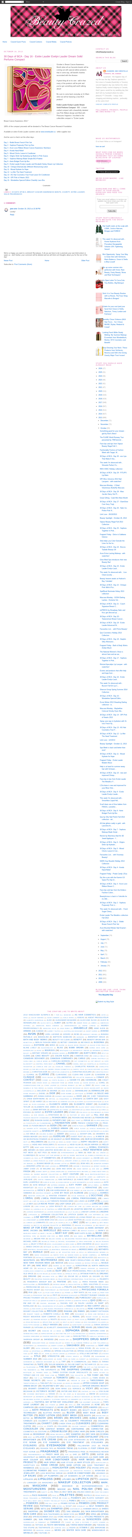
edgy (30, 1437)
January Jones (71, 1161)
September (105, 935)
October (104, 428)
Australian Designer (73, 1031)
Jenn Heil (85, 1163)
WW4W (92, 1394)
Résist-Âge (47, 1322)
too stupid (29, 1527)
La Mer (29, 1204)
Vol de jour (65, 1394)
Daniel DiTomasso (56, 1088)
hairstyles (29, 1465)
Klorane (78, 1193)
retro (59, 1506)
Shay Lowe (65, 1336)
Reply (12, 215)
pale (54, 1495)
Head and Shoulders (43, 1144)
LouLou (61, 1220)
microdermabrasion (92, 1486)
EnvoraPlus (77, 1109)
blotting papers (52, 1413)
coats (50, 1426)
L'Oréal (28, 1198)
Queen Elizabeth (48, 1300)
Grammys (100, 1134)
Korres (104, 1193)
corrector (97, 1429)
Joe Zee (95, 1169)
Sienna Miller (55, 1343)
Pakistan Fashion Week (45, 1279)
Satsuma (38, 1327)
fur (66, 1454)
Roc (67, 1314)
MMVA (94, 1222)
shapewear (75, 1509)
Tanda (95, 1362)
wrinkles (28, 1533)
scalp (69, 1506)
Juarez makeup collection (46, 1174)
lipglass (28, 1479)
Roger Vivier (92, 1317)
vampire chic (60, 1527)
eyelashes (97, 1442)
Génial (89, 1136)
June (103, 947)
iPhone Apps (98, 1468)
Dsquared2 (64, 1099)
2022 (100, 384)
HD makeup (56, 1139)
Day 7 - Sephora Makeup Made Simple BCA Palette (23, 159)
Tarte (40, 1364)
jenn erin (13, 209)
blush (71, 1413)
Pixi (31, 1292)
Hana (61, 1142)
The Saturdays (48, 1370)
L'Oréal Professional (53, 1198)
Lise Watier (41, 1217)
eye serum (29, 1442)
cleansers (83, 1423)
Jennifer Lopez (33, 1166)
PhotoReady (50, 1290)
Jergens (63, 1166)
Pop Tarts (79, 1292)
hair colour (30, 1460)
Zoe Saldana (83, 1404)
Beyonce (85, 1042)
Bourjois (50, 1050)
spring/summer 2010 (43, 1517)
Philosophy (83, 1287)
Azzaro (66, 1034)
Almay (57, 1023)
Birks (52, 1045)
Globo (106, 1131)
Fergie (87, 1120)
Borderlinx (28, 1050)
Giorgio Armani (59, 1128)
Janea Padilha (39, 1161)
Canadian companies (61, 1058)
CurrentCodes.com (31, 1085)
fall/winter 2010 (87, 1445)
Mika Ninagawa (85, 1241)
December (105, 420)
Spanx (26, 1351)
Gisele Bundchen (97, 1128)
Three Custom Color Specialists (70, 1372)
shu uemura (73, 1511)
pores (72, 1501)
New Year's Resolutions (78, 1260)
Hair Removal (72, 1139)
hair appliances (60, 1457)
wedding (27, 1530)
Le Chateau (49, 1209)
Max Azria (64, 1236)
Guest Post (77, 1136)
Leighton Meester (83, 1209)
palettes (67, 1494)
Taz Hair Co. (90, 1364)
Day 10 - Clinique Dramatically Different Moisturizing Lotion (26, 167)
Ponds (68, 1292)
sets (43, 1509)
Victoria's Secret (46, 1391)
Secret (32, 1331)
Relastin (80, 1309)
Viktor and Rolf (69, 1391)
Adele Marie (68, 1017)
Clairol (30, 1074)
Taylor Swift (74, 1364)
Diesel (42, 1093)
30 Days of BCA (19, 192)
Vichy (89, 1388)
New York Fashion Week (36, 1263)
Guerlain (59, 1136)
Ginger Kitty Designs (37, 1128)
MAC (76, 1222)
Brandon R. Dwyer (81, 1050)
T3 (57, 1362)
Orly (61, 1276)
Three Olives (99, 1372)
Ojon (49, 1271)
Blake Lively (30, 1048)
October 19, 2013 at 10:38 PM (29, 209)
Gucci (45, 1136)
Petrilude (56, 1287)
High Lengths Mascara (51, 1150)
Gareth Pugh (77, 1125)
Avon (32, 1033)
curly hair (79, 1431)
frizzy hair (52, 1454)
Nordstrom (81, 1265)
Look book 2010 (47, 1220)
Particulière (29, 1284)
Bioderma (99, 1042)
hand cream (49, 1465)
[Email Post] (6, 189)
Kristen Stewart (58, 1195)
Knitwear (93, 1193)
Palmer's (104, 1279)
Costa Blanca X (59, 1080)
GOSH (53, 1125)
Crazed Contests (36, 42)
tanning (27, 1525)
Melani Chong (55, 1239)
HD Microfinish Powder (35, 1139)
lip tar (102, 1476)
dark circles (97, 1431)
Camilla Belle (99, 1056)
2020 (100, 391)
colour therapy (79, 1426)
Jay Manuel (28, 1163)
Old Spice (28, 1273)
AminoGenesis (71, 1025)
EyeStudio (54, 1115)
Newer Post (8, 261)
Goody (60, 1134)
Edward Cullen (67, 1101)
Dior (52, 1093)
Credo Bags (42, 1083)
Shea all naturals (97, 1336)
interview (100, 1470)
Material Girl (29, 1236)
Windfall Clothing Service (55, 1399)
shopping (33, 1511)
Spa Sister (101, 1348)
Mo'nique (47, 1247)
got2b (100, 1454)
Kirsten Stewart (43, 1193)
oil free (54, 1492)
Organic (104, 1274)
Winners (75, 1399)
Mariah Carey (70, 1230)
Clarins (44, 1074)
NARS (26, 1255)
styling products (94, 1517)
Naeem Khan (73, 1255)
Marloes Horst (30, 1233)
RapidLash (28, 1306)
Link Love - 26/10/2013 (108, 514)
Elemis (80, 1101)
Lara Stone (40, 1206)
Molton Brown (79, 1247)
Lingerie (104, 1212)
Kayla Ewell (93, 1185)
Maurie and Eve (47, 1236)
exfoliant (92, 1437)
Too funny (93, 1375)
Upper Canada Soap (93, 1383)
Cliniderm (100, 1074)
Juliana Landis (30, 1177)
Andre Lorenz (89, 1025)
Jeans (73, 1163)
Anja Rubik (65, 1028)
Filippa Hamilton (101, 1120)
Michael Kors (30, 1241)
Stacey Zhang (59, 1353)
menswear (67, 1486)
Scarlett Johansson (57, 1327)
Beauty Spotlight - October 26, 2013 (113, 518)
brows (58, 1418)
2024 (100, 376)
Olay (58, 1271)
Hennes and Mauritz (76, 1147)
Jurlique (27, 1179)
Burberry (73, 1053)
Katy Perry (75, 1185)
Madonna (66, 1225)
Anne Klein (99, 1028)
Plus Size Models (53, 1292)
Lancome (98, 1204)
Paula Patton (74, 1284)
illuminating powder (35, 1471)
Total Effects (82, 1378)
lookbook (104, 1479)
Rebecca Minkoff (75, 1306)
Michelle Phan (48, 1241)
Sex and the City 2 (64, 1333)
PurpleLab (101, 1298)
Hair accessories (94, 1139)
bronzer (40, 1418)
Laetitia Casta (82, 1204)
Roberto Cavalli (52, 1314)
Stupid (87, 1356)
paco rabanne (39, 1495)
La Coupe (105, 1201)
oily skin (67, 1492)
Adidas (80, 1017)
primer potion (68, 1503)
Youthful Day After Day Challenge (54, 1402)
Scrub (76, 1327)
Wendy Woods (65, 1396)
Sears (89, 1327)
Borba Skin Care (97, 1048)
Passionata (43, 1284)
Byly (104, 1053)
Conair (100, 1077)
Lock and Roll (102, 1217)
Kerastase (91, 1188)
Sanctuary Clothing (81, 1325)
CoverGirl (91, 1080)
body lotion (47, 1415)
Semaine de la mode (51, 1331)
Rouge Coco (66, 1319)
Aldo (49, 1020)
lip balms (29, 1476)
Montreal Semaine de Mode (64, 1249)
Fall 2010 (99, 1115)
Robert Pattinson (99, 1311)
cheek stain (65, 1423)
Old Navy (101, 1271)
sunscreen (93, 1519)
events (73, 1437)
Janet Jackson (55, 1161)
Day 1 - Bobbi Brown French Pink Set (18, 142)
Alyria (69, 1023)
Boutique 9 (65, 1050)
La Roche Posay (46, 1204)
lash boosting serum (51, 1473)
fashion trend (65, 1448)
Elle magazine (67, 1107)
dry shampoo (73, 1434)
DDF (80, 1085)
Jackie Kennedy (83, 1158)
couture (42, 1431)
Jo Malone (45, 1169)
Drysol (52, 1099)
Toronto (62, 1378)
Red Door (36, 1309)
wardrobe (100, 1527)
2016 (100, 406)
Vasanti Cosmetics (39, 1389)
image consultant (61, 1470)
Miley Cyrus (37, 1244)
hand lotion (74, 1465)
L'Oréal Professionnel (84, 1198)
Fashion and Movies (82, 1117)
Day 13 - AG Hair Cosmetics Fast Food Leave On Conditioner (27, 175)
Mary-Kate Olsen (83, 1233)
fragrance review (99, 1452)
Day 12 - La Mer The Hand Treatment (18, 172)
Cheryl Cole (78, 1069)
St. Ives (34, 1353)
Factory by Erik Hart (80, 1115)
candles (27, 1421)
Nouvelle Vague (45, 1268)
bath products (42, 1410)
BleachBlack (47, 1048)
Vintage (84, 1391)
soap (82, 1514)
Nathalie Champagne (45, 1257)
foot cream (97, 1448)
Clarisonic (61, 1074)
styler (78, 1517)
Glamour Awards (67, 1131)
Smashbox (73, 1345)
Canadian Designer (34, 1058)
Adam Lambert (53, 1017)
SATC (58, 1322)
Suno (73, 1359)
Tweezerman (97, 1380)
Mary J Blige (46, 1233)
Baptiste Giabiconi (62, 1037)
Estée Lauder (78, 192)
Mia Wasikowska (98, 1239)
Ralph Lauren (85, 1303)
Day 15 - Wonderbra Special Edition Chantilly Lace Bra (24, 180)
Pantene (61, 1282)
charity (66, 192)
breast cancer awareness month (44, 192)
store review (64, 1517)
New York (100, 1260)
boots (87, 1415)
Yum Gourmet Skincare (89, 1402)
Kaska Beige (63, 1182)
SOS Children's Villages (95, 1322)
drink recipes (56, 1434)
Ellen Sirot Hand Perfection (92, 1107)
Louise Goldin (91, 1220)
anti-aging (75, 1407)
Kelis (40, 1187)
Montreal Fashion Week (38, 1249)
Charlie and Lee (43, 1066)
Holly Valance (73, 1150)
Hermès (32, 1150)
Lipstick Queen (76, 1214)
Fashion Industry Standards (36, 1117)
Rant (101, 1303)
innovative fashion (82, 1470)
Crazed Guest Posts (18, 42)
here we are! (100, 146)
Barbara (80, 1037)
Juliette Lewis (85, 1177)
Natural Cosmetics (67, 1257)
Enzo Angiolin (92, 1109)
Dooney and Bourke (64, 1096)
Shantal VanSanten (97, 1333)
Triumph (61, 1380)
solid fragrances (13, 194)
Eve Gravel (39, 1115)
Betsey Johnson (69, 1042)
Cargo (81, 1058)
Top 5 (36, 1378)
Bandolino (43, 1037)
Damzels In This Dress (33, 1088)
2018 (100, 399)
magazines (47, 1482)
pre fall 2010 (51, 1503)
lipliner (66, 1479)
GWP (65, 1126)
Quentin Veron (80, 1300)
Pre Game (92, 1292)
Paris (75, 1282)
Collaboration (64, 1077)
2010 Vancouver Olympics (36, 1015)
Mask (99, 1233)
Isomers (27, 1158)
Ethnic (72, 1112)
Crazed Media (51, 42)
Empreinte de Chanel (59, 1109)
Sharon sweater (50, 1336)
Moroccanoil (86, 1249)
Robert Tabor (33, 1314)
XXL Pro (97, 1399)
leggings (100, 1473)
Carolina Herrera (60, 1061)
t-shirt (68, 1522)
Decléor (41, 1091)
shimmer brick (90, 1509)
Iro (64, 1155)
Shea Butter (79, 1336)
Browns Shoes (58, 1053)
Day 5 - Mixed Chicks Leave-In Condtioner (19, 153)
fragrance (49, 1451)
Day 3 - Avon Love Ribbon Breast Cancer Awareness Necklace (27, 148)
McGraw (26, 1239)
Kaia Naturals (66, 1179)
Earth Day (92, 1099)
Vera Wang (61, 1388)
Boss (39, 1050)
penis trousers (30, 1498)
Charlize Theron (63, 1066)
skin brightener (95, 1511)
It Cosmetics (49, 1158)
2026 (100, 368)
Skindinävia (42, 1345)
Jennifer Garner (101, 1163)
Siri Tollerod (99, 1343)
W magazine (80, 1394)
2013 (100, 418)
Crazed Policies (66, 42)
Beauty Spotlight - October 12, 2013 (113, 744)
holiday (81, 1468)
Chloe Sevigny (93, 1069)
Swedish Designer (44, 1362)
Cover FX (75, 1080)
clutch (40, 1426)
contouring (77, 1429)
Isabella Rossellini (97, 1155)
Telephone (31, 1367)
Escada (27, 1112)
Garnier (92, 1125)
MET (87, 1222)
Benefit (78, 1040)
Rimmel (81, 1311)
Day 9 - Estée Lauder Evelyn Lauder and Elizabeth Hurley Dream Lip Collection (33, 164)
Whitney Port (100, 1396)
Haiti (25, 1142)
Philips (68, 1287)
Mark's (101, 1230)
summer (27, 1519)
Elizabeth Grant (83, 1104)
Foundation (62, 1123)
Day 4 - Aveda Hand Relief (14, 151)
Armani (27, 1031)
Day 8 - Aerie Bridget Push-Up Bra (17, 161)
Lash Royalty (56, 1206)
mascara (40, 1485)
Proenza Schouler (69, 1295)
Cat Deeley (96, 1061)
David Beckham (73, 1088)
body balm (89, 1413)
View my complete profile (107, 104)
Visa (93, 1391)
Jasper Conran (99, 1161)
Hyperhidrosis (67, 1152)
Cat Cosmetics (80, 1061)
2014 (100, 414)
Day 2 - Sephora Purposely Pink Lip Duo (19, 145)
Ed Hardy (38, 1101)
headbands (44, 1468)
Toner (61, 1375)
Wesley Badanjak (82, 1396)
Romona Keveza (40, 1319)
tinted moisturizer (81, 1525)
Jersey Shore (100, 1166)
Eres (104, 1109)
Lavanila (37, 1209)
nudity (44, 1492)
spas (93, 1514)
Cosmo (45, 1080)
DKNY (88, 1085)
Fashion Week (59, 1118)
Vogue (52, 1394)
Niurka (56, 1265)
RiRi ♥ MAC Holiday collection (111, 469)
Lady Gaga (65, 1204)
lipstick (82, 1478)
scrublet (81, 1506)
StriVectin (53, 1356)
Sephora (72, 1330)
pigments (76, 1498)
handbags (28, 1468)
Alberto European (35, 1020)
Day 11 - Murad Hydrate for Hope (16, 169)
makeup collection (74, 1482)
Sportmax (36, 1351)
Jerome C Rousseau (81, 1166)
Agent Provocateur (98, 1017)
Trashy (50, 1380)
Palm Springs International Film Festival (77, 1279)
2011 (100, 975)
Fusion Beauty (39, 1125)
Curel (102, 1083)
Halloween (37, 1142)
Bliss (60, 1048)
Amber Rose (82, 1023)
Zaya (71, 1404)
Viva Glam (104, 1391)
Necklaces (87, 1257)
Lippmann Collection (52, 1214)
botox (26, 1418)
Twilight (44, 1383)
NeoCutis (102, 1257)
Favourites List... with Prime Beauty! (113, 629)
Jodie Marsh (82, 1169)
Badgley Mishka (90, 1034)
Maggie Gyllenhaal (83, 1225)
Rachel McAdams (48, 1303)
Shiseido (48, 1339)
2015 (100, 410)
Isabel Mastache (77, 1155)
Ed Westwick (51, 1101)
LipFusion (32, 1214)
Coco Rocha (47, 1077)
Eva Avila (84, 1112)
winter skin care (76, 1530)
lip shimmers (71, 1476)
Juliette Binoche (67, 1177)
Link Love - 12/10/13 (107, 740)
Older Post (85, 261)
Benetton (27, 1042)
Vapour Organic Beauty (95, 1386)
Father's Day (59, 1120)
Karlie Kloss (49, 1182)
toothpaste (44, 1527)
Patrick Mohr (59, 1284)
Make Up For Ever (35, 1228)
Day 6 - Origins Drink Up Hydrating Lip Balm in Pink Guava (26, 156)
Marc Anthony (96, 1228)
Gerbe (106, 1125)
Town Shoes (99, 1378)
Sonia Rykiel (85, 1348)
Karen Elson (99, 1179)
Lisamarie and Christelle (117, 71)
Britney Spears (40, 1053)
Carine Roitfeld (98, 1058)
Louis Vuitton (75, 1220)
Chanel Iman (78, 1064)
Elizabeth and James (45, 1107)
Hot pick (42, 1152)
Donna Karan (45, 1096)
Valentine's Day (51, 1386)
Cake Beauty (42, 1056)
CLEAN (26, 1056)
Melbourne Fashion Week (76, 1239)
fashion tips (46, 1448)
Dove (79, 1096)
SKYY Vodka (75, 1322)
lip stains (87, 1476)
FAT (64, 1115)
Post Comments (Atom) (23, 264)
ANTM (103, 1015)
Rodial (76, 1317)
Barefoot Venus (96, 1037)
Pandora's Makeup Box (39, 1282)
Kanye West (83, 1179)
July (102, 943)
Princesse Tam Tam (41, 1295)
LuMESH (29, 1222)
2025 (100, 372)
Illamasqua (29, 1155)
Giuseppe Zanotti (31, 1131)
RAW (104, 1300)
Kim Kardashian (58, 1190)
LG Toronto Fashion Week (60, 1201)
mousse (61, 1489)
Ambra (94, 1023)
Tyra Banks (57, 1383)
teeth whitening (56, 1525)
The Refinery (100, 1367)
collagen (62, 1426)
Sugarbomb (100, 1356)
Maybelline (94, 1236)
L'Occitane (96, 1195)
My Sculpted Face (67, 1252)
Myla (81, 1252)
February (104, 962)
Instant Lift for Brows (49, 1155)
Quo (93, 1300)
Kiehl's (41, 1190)
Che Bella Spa (38, 1069)
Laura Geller (92, 1206)
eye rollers (97, 1440)
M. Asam (59, 1222)
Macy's (37, 1225)
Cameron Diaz (81, 1056)
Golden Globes (46, 1134)
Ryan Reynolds (32, 1322)
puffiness (45, 1506)
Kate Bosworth (79, 1182)
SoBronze (90, 1345)
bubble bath (97, 1418)
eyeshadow (56, 1445)
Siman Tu (69, 1343)
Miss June (70, 1244)
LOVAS (81, 1201)
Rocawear (79, 1314)
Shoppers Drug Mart (91, 1339)
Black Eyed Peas (98, 1045)
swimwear (55, 1522)
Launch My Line (74, 1206)
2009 (100, 982)
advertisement (46, 1407)
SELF (65, 1322)
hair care (98, 1457)
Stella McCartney (89, 1353)
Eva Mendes (96, 1112)
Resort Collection (33, 1311)
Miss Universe (84, 1244)
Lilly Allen (73, 1212)
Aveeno (105, 1031)
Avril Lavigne (52, 1034)
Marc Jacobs (30, 1231)
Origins (32, 1276)
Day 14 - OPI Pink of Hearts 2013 (16, 177)
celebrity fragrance (80, 1421)
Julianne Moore (48, 1177)
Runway (92, 1319)
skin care (29, 1514)
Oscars (96, 1276)
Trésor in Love (78, 1380)
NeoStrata (29, 1260)
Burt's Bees (90, 1053)
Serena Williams (30, 1333)
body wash (70, 1415)
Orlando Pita (48, 1276)
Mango (81, 1228)
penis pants (100, 1495)
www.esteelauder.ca (48, 132)
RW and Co (29, 1303)
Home (5, 42)
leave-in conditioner (79, 1473)
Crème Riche (73, 1083)
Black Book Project (77, 1045)
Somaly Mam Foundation (64, 1348)
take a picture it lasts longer (90, 1522)
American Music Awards (47, 1025)
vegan (72, 1527)
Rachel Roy (67, 1303)
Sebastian (103, 1327)
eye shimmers (51, 1442)
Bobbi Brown (76, 1048)
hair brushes (81, 1457)
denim (26, 1434)
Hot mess (28, 1152)
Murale (38, 1252)
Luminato (40, 1222)
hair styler (67, 1462)
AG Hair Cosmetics (85, 1015)
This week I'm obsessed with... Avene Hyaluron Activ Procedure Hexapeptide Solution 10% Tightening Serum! (114, 244)
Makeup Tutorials (63, 1228)
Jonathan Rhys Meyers (78, 1171)
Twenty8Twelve (30, 1383)
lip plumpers (51, 1476)
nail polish (83, 1488)
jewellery (29, 1473)
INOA (89, 1152)
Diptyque (79, 1093)
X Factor (86, 1399)
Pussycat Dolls (30, 1300)
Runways (105, 1319)
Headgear (62, 1144)
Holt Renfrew (92, 1150)
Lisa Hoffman (94, 1214)
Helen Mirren (91, 1144)
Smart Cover (57, 1345)
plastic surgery (95, 1498)
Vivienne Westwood (36, 1394)
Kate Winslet (40, 1185)
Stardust (72, 1353)
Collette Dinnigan (84, 1077)
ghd (75, 1454)
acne (97, 1405)
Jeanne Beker (44, 1163)
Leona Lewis (102, 1209)
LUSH (91, 1201)
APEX (25, 1017)
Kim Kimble (75, 1190)
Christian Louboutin (60, 1072)
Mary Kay (61, 1233)
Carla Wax (28, 1061)
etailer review (56, 1437)
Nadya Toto (58, 1255)
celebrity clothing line (51, 1421)
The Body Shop (66, 1367)
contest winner (55, 1429)
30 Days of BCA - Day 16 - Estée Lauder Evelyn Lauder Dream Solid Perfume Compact (43, 58)
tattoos (39, 1525)
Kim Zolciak (88, 1190)
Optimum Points (88, 1273)
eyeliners (30, 1445)
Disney (90, 1093)
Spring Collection (64, 1351)
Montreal (104, 1247)
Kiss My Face (62, 1193)
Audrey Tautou (54, 1031)
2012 (100, 971)
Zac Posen (50, 1404)
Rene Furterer (96, 1309)
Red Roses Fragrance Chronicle (58, 1309)
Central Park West (44, 1064)
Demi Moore (66, 1091)
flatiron (82, 1448)
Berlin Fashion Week (46, 1042)
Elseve (26, 1109)
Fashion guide (42, 1120)
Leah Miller (64, 1209)
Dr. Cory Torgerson (98, 1096)
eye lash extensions (75, 1440)
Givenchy (48, 1131)
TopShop (47, 1378)
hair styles (83, 1462)
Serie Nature (47, 1333)
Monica (92, 1247)
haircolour (101, 1462)
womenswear (98, 1530)
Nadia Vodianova (42, 1255)
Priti (55, 1295)
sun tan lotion (72, 1519)
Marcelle (50, 1230)
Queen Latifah (65, 1300)
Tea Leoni (104, 1364)
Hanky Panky (72, 1142)
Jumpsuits (101, 1177)
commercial (97, 1426)
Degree (53, 1091)
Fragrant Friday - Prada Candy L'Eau (113, 874)
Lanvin (26, 1206)
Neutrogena (49, 1260)
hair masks (87, 1459)
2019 (100, 395)
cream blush (59, 1431)
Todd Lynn (49, 1375)
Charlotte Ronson (85, 1066)
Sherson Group (31, 1339)
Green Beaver (30, 1136)
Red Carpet (94, 1306)
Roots (54, 1319)
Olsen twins (56, 1273)
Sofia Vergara (42, 1348)
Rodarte (64, 1317)
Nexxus (59, 1263)
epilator (40, 1437)
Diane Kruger (29, 1093)
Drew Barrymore (36, 1099)
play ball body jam (32, 1501)
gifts (85, 1454)
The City (87, 1367)
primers (84, 1503)
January (104, 966)
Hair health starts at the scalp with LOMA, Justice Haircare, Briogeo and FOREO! (115, 228)
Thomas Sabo (42, 1372)
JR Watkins (66, 1158)
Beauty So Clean (61, 1039)
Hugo (54, 1152)
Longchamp (31, 1220)
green (42, 1457)
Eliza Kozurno (38, 1104)
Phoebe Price (102, 1287)
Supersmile (94, 1359)
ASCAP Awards (37, 1017)
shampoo (57, 1509)
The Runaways (29, 1370)
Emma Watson (39, 1109)
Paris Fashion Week (93, 1282)
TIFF (63, 1362)
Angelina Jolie (49, 1028)
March (103, 958)
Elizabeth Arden (59, 1104)
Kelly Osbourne (55, 1187)
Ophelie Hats (71, 1273)
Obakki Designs (88, 1268)
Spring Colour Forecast (90, 1351)
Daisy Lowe (100, 1085)
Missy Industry (102, 1244)
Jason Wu (85, 1161)
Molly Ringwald (62, 1247)
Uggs (67, 1383)
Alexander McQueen (66, 1020)
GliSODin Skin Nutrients (89, 1131)
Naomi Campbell (90, 1255)
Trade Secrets (31, 1380)
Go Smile (30, 1134)
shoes (105, 1509)
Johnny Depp (41, 1171)
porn (83, 1501)
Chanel (61, 1064)
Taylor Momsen (56, 1364)
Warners (40, 1396)
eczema (104, 1434)
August (103, 939)
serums (28, 1509)
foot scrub (29, 1452)
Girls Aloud (79, 1128)
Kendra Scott (75, 1187)
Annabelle (81, 1028)
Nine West (42, 1266)
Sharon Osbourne (31, 1336)
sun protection (48, 1519)
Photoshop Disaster (69, 1290)
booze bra (101, 1415)
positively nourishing (99, 1501)
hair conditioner (57, 1459)
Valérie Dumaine (72, 1386)
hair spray (50, 1462)
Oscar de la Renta (78, 1276)
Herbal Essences (99, 1147)
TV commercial (79, 1362)
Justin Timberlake (46, 1179)
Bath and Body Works (35, 1040)
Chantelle (91, 1064)
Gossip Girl (86, 1134)
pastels (88, 1495)
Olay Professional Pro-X (80, 1271)
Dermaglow (98, 1091)
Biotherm (39, 1045)
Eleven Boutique (94, 1101)
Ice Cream (100, 1152)
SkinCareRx (28, 1345)
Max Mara (78, 1236)
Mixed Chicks (33, 1247)
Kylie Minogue (78, 1195)
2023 (100, 380)
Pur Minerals (67, 1298)
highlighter (60, 1468)
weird (58, 1530)
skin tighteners (51, 1514)
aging (60, 1407)
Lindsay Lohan (88, 1212)
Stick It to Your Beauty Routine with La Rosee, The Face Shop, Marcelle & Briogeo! (115, 295)
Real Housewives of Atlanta (50, 1306)
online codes (84, 1492)
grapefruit (29, 1457)
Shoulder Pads (39, 1343)
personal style (50, 1498)
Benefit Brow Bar (96, 1039)
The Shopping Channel (76, 1369)
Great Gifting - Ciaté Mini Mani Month (114, 498)
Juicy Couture (71, 1174)
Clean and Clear (81, 1074)
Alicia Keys (46, 1023)
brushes (75, 1418)
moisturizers (34, 1488)
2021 (100, 387)
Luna (51, 1222)
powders (32, 1503)
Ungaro (76, 1383)
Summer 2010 (30, 1359)
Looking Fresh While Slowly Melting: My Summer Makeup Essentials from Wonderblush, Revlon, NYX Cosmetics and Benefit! (114, 337)
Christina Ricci (102, 1072)
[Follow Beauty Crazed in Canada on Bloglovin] (103, 163)
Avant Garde (91, 1031)
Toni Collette (76, 1375)
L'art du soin (38, 1201)
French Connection (88, 1123)
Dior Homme (66, 1093)
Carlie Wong (42, 1061)
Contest (29, 1080)
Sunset (82, 1359)
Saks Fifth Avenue (31, 1325)
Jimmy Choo (29, 1169)
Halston (51, 1142)
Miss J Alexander (54, 1244)
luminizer (32, 1482)
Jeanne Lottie (60, 1163)
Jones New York (98, 1171)
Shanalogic (80, 1333)
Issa (36, 1158)
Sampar (66, 1325)
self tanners (96, 1506)
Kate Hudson (95, 1182)
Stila (37, 1356)
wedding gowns (43, 1530)
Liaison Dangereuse (56, 1212)
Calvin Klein (62, 1056)
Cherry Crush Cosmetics (59, 1069)
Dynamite (77, 1099)
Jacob (96, 1158)
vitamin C (84, 1528)
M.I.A (68, 1222)
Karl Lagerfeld (31, 1182)
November (105, 424)
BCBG (76, 1034)
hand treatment (96, 1465)
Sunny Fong (62, 1359)
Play (40, 1292)
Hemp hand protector (45, 1147)
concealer (30, 1429)
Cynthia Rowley (67, 1085)
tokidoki (101, 1525)
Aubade (40, 1031)
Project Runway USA (34, 1298)
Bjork (62, 1045)
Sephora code (97, 1331)
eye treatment (75, 1442)
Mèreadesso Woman (96, 1252)
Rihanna (68, 1311)
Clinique (29, 1077)
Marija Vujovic (87, 1230)
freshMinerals (34, 1454)
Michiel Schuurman (66, 1241)
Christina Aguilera (82, 1072)
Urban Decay (30, 1386)
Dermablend (81, 1091)
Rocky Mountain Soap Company (39, 1317)
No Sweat (67, 1265)
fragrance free (76, 1452)
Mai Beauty (101, 1225)
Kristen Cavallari (36, 1195)
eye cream (49, 1439)
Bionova (27, 1045)
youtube (42, 1533)
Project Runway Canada (93, 1295)
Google (72, 1134)
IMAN (80, 1152)
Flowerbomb (45, 1123)
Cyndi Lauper (50, 1085)
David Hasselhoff (92, 1088)
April (102, 954)
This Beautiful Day (105, 995)
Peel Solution (91, 1284)
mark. (105, 1482)
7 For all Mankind (62, 1015)
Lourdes (105, 1220)
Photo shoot (33, 1290)
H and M (100, 1136)
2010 (100, 978)
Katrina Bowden (58, 1185)
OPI (70, 1268)
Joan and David (64, 1169)
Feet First (75, 1120)
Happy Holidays (89, 1142)
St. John (45, 1353)
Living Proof (85, 1217)
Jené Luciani (50, 1166)
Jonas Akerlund (57, 1171)
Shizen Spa (64, 1339)
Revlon (52, 1311)
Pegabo (105, 1284)
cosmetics (28, 1431)
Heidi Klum (75, 1144)
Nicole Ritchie (91, 1263)
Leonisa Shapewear (35, 1212)
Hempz (61, 1147)
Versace (77, 1388)
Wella (50, 1396)
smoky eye (68, 1514)
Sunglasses (48, 1359)
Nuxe (59, 1268)
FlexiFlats (31, 1123)
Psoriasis (52, 1298)
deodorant (39, 1434)
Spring (47, 1351)
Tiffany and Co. (31, 1375)
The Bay (44, 1367)
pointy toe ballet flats (55, 1501)
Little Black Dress (66, 1217)
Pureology (86, 1298)
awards (93, 1407)
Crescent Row (57, 1083)
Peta (47, 1287)
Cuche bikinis (89, 1083)
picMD (64, 1498)
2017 (100, 402)
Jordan (26, 1174)
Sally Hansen (50, 1325)
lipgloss (45, 1478)
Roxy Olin (79, 1319)
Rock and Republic (96, 1314)
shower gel (52, 1511)
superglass (28, 1522)
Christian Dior (39, 1072)
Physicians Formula (95, 1290)
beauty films (89, 1410)
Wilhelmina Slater (31, 1399)
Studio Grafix (72, 1356)
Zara (61, 1404)
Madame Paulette (51, 1225)
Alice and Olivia (88, 1020)
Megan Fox (39, 1239)
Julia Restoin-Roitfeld (95, 1174)
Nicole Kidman (75, 1263)
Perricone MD (33, 1287)
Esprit (38, 1112)
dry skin (90, 1434)
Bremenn (96, 1050)
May (102, 951)
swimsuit (42, 1522)
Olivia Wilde (42, 1273)
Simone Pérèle (83, 1343)
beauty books (69, 1410)
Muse (53, 1252)
